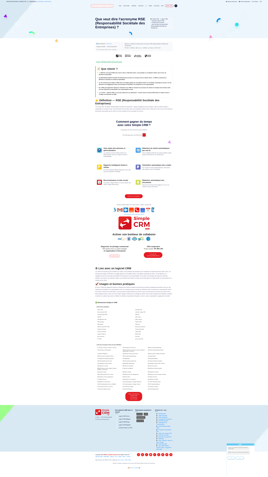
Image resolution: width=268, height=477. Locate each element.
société (168, 296)
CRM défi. (99, 316)
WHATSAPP (48, 1)
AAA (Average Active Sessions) (129, 347)
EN (261, 1)
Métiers (134, 6)
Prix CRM (99, 338)
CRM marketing (100, 321)
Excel (147, 185)
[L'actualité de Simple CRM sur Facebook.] (154, 454)
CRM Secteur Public (163, 435)
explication (139, 44)
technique (117, 171)
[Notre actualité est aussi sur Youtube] (150, 454)
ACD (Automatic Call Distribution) (104, 350)
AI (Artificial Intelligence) (102, 353)
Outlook (147, 169)
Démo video (169, 5)
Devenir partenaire (245, 1)
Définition (127, 44)
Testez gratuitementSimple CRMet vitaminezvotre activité (133, 396)
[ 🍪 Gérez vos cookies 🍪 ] (134, 467)
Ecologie (156, 6)
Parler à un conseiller (134, 196)
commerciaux (160, 154)
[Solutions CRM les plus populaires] (137, 56)
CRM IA (112, 456)
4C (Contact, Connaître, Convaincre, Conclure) (106, 347)
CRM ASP (137, 314)
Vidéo (119, 456)
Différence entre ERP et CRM (103, 326)
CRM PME (106, 456)
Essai (123, 456)
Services (140, 6)
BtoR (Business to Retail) (153, 379)
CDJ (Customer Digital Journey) (103, 389)
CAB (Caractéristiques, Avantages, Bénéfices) (132, 381)
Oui (231, 457)
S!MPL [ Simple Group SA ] (111, 454)
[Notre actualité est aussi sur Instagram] (158, 454)
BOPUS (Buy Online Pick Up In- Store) (105, 374)
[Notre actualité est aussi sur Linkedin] (142, 454)
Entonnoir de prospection (140, 326)
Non (240, 457)
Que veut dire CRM (139, 338)
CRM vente (137, 324)
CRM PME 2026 (162, 444)
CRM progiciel (100, 324)
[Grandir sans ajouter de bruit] (162, 454)
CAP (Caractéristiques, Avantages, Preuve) (131, 384)
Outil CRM (137, 336)
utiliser (137, 289)
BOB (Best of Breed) (127, 371)
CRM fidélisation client (102, 319)
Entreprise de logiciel (101, 329)
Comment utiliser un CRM (125, 427)
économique (126, 109)
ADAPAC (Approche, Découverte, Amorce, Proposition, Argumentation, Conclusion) (134, 351)
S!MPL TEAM (128, 460)
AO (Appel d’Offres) (152, 356)
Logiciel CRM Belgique (124, 419)
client (147, 109)
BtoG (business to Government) (129, 379)
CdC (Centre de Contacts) (153, 386)
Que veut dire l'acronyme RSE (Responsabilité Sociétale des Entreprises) (159, 26)
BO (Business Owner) (101, 371)
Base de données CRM (102, 312)
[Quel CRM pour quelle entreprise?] (119, 56)
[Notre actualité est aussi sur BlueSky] (138, 454)
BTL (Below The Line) (101, 379)
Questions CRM (140, 420)
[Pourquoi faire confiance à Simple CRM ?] (128, 56)
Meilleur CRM (138, 334)
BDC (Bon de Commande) (128, 365)
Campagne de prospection (165, 419)
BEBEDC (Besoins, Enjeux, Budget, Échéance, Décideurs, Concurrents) (107, 369)
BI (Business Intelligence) (128, 368)
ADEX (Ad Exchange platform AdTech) (155, 350)
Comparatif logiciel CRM (102, 314)
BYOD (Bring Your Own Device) (103, 381)
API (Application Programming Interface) (105, 358)
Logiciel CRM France (124, 416)
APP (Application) (126, 358)
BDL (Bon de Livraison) (152, 365)
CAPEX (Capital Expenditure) (154, 384)
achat (170, 289)
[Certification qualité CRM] (134, 238)
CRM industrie (162, 413)
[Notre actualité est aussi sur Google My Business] (170, 454)
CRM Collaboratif (162, 417)
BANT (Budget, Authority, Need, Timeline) (156, 363)
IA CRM (145, 414)
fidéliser (141, 273)
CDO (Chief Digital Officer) (153, 389)
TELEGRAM (41, 1)
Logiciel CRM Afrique (124, 422)
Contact (256, 1)
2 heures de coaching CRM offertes (153, 255)
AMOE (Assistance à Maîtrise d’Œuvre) (105, 356)
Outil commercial (100, 336)
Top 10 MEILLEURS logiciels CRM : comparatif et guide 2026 (163, 447)
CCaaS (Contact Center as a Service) (105, 386)
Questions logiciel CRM (158, 20)
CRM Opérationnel (163, 420)
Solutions (126, 6)
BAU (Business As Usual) (102, 365)
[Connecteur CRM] (134, 210)
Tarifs (150, 6)
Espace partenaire (232, 1)
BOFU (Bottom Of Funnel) (153, 371)
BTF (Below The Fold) (152, 376)
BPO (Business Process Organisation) (105, 376)
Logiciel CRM (164, 19)
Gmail (151, 169)
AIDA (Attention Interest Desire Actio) (130, 353)
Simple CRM (155, 19)
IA (146, 6)
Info (162, 6)
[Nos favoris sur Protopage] (146, 454)
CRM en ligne (138, 316)
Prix (116, 456)
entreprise (150, 106)
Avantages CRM (138, 309)
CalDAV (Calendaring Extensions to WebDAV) (106, 384)
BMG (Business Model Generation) (155, 368)
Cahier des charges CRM (140, 312)
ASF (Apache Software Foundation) (155, 361)
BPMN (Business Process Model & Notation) (157, 374)
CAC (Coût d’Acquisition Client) (154, 381)
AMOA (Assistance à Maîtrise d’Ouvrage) (156, 353)
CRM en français (138, 319)
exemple (144, 276)
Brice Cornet (109, 43)
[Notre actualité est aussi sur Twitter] (166, 454)
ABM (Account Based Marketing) (154, 347)
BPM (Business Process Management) (130, 374)
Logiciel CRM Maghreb (125, 425)
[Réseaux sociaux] (175, 5)
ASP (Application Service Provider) (104, 363)
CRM (120, 6)
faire (160, 271)
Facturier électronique (139, 329)
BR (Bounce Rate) (126, 376)
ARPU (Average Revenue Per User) (104, 361)
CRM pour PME (138, 321)
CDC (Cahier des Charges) (128, 386)
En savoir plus (114, 256)
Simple (112, 182)
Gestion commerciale (101, 331)
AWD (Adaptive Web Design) (128, 363)
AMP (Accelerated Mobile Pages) (129, 356)
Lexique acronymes (141, 417)
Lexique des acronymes (158, 22)
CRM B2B (161, 438)
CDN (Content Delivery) (127, 389)
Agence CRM (100, 309)
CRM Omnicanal (162, 415)
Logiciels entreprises (101, 334)
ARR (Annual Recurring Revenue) (129, 361)
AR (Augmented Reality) (153, 358)
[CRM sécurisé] (148, 56)
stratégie (137, 109)
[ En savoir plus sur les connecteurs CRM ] (134, 214)
